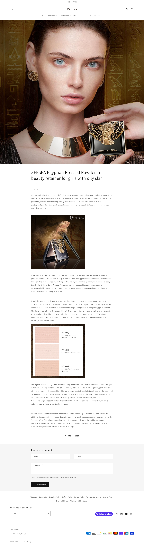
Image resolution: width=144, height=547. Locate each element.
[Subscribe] (48, 513)
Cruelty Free (107, 497)
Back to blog (73, 435)
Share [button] (36, 189)
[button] (12, 9)
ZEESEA (17, 542)
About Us (33, 497)
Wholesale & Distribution (79, 501)
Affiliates (64, 501)
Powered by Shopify (25, 542)
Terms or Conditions (93, 497)
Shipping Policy (54, 497)
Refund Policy (67, 497)
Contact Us (43, 497)
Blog (57, 501)
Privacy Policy (79, 497)
